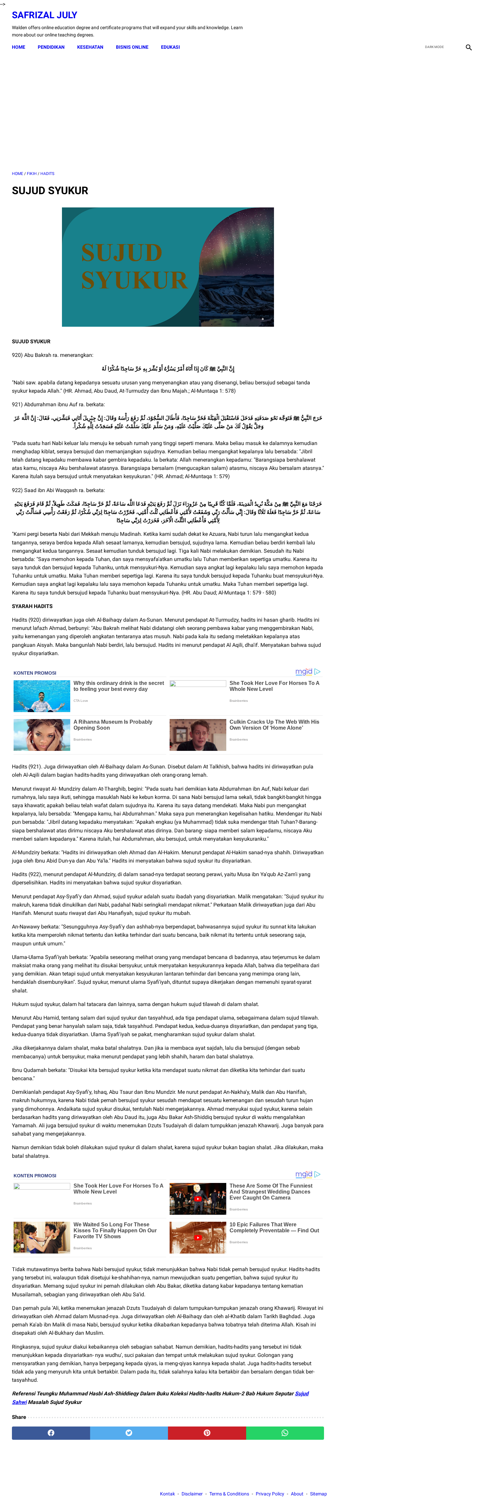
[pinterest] (207, 1433)
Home (18, 47)
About (297, 1493)
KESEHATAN (90, 47)
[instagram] (468, 24)
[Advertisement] (168, 112)
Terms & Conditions (229, 1493)
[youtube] (452, 24)
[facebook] (421, 24)
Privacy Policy (270, 1493)
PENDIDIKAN (51, 47)
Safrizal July (44, 15)
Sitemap (318, 1493)
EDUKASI (170, 47)
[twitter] (437, 24)
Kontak (167, 1493)
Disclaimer (192, 1493)
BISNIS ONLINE (132, 47)
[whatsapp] (285, 1433)
